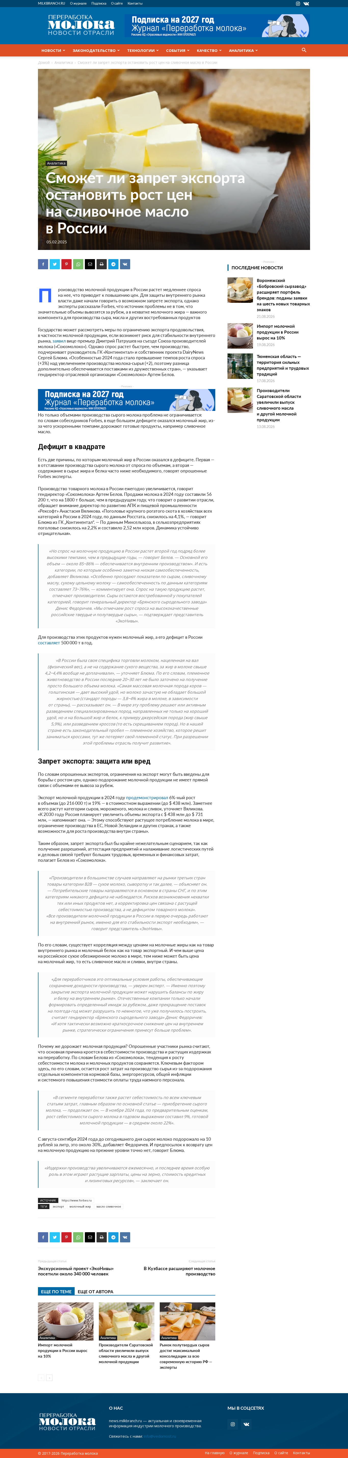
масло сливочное (109, 1206)
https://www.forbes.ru (77, 1200)
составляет (49, 642)
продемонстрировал (147, 797)
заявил (58, 341)
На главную (215, 1453)
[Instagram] (298, 3)
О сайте (117, 3)
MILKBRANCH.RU (51, 3)
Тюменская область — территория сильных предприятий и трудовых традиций (283, 365)
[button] (304, 50)
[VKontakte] (306, 3)
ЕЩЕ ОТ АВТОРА (95, 1291)
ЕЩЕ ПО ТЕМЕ (56, 1291)
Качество (207, 50)
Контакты (135, 3)
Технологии (141, 50)
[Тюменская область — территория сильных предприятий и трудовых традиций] (240, 366)
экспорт (58, 1206)
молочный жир (80, 1206)
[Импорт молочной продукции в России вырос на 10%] (65, 1321)
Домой (44, 62)
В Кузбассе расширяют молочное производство (179, 1271)
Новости (51, 50)
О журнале (78, 3)
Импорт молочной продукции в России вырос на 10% (62, 1350)
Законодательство (94, 50)
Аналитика (241, 50)
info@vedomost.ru (160, 1436)
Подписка (98, 3)
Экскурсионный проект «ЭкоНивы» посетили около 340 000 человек (76, 1271)
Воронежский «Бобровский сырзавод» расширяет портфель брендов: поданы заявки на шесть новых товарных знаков (283, 295)
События (175, 50)
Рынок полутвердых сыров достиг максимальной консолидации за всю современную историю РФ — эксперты (186, 1356)
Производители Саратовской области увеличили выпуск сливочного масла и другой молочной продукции (126, 1353)
